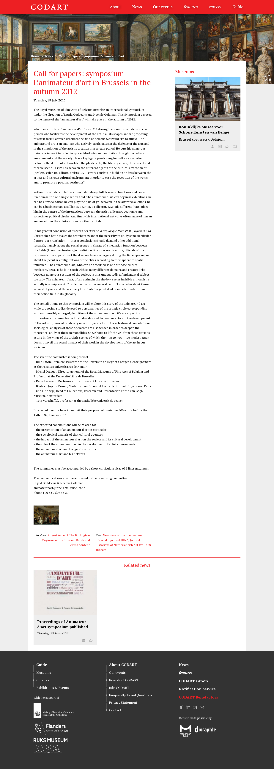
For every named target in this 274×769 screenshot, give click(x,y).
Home (35, 56)
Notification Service (197, 688)
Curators (42, 680)
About (115, 6)
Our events (163, 6)
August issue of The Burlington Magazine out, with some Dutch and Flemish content (66, 540)
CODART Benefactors (198, 697)
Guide (237, 6)
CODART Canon (193, 680)
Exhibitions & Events (52, 687)
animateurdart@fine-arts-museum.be (59, 488)
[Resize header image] (267, 78)
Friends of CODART (123, 680)
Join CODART (119, 687)
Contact (115, 710)
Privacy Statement (123, 702)
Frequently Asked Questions (130, 695)
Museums (43, 672)
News (137, 6)
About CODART (123, 664)
